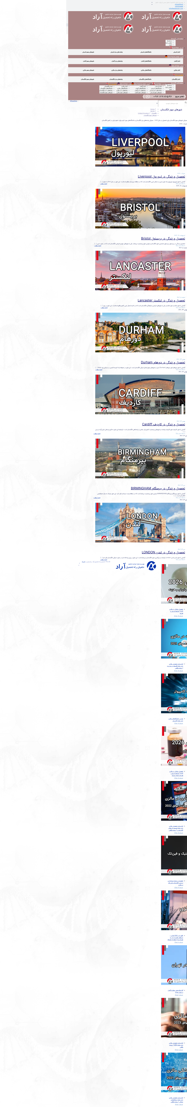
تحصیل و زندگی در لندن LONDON (163, 552)
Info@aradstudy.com (176, 8)
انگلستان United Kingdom (147, 113)
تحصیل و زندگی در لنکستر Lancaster (161, 300)
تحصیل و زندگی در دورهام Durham (163, 362)
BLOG (152, 111)
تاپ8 (83, 562)
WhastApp (73, 101)
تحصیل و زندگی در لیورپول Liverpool (161, 176)
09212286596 (179, 6)
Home (152, 109)
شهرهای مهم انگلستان (150, 115)
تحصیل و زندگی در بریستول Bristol (163, 238)
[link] (157, 103)
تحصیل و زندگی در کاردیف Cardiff (163, 424)
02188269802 (179, 4)
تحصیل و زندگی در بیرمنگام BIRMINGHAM (158, 488)
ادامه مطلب (103, 184)
